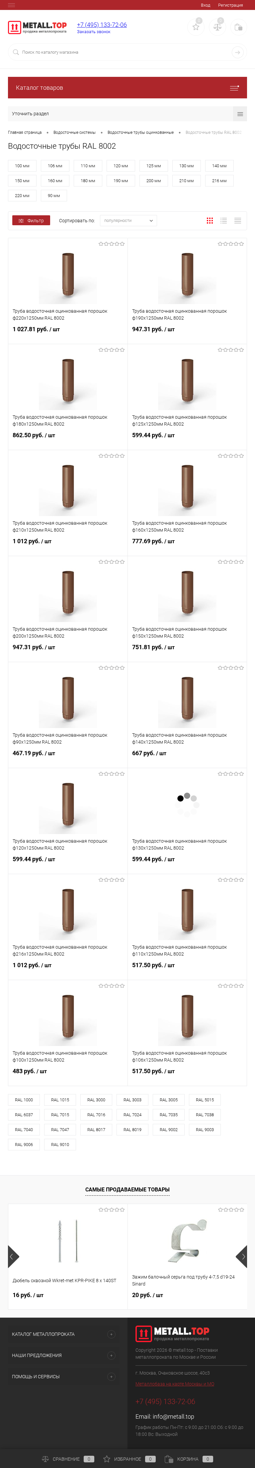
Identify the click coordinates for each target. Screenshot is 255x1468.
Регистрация (230, 5)
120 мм (121, 165)
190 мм (121, 180)
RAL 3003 (132, 1099)
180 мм (88, 180)
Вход (205, 5)
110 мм (88, 165)
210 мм (186, 180)
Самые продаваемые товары (127, 1189)
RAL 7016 (96, 1114)
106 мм (55, 165)
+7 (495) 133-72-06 (102, 24)
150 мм (22, 180)
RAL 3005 (169, 1099)
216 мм (219, 180)
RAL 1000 (24, 1099)
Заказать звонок (94, 31)
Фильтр (36, 220)
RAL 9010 (60, 1144)
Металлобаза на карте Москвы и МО (174, 1384)
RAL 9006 (24, 1144)
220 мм (22, 195)
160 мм (55, 180)
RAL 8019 (132, 1129)
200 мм (153, 180)
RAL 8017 (96, 1129)
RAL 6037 (24, 1114)
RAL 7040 (24, 1129)
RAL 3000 (96, 1099)
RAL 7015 (60, 1114)
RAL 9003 (205, 1129)
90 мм (54, 195)
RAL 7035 (169, 1114)
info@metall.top (173, 1416)
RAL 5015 (205, 1099)
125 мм (153, 165)
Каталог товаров (39, 87)
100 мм (22, 165)
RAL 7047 (60, 1129)
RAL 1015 (60, 1099)
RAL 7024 (132, 1114)
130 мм (186, 165)
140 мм (219, 165)
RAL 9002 (169, 1129)
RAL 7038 (205, 1114)
